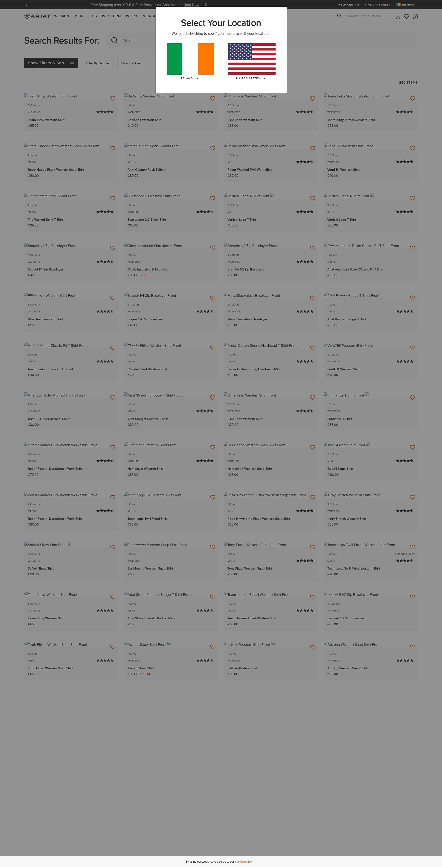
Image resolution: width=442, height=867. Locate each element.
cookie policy (243, 861)
